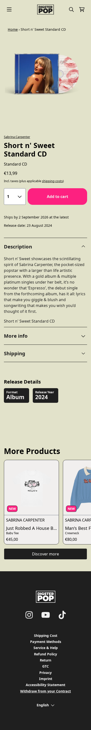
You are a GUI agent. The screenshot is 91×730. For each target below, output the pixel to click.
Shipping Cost (45, 635)
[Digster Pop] (45, 9)
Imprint (45, 678)
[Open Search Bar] (71, 9)
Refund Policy (45, 654)
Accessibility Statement (45, 684)
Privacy (45, 672)
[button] (45, 335)
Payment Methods (45, 641)
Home (13, 29)
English (43, 705)
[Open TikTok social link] (62, 615)
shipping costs (52, 181)
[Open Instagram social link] (29, 615)
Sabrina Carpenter (17, 137)
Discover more (45, 554)
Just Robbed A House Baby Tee (32, 528)
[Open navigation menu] (9, 9)
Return (45, 660)
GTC (45, 666)
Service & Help (45, 647)
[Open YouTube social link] (45, 615)
